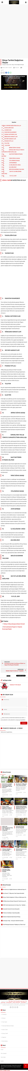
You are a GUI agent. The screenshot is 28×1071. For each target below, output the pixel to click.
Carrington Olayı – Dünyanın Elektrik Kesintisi (6, 870)
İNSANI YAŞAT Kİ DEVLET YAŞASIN (15, 671)
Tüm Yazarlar (3, 1053)
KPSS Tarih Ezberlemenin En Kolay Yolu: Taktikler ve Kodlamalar (7, 828)
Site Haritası (5, 1041)
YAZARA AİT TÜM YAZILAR (15, 684)
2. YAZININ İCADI (6, 130)
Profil (2, 1049)
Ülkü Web (11, 1001)
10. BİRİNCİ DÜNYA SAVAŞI (11, 147)
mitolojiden (23, 1002)
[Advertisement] (14, 15)
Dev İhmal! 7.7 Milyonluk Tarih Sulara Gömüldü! (21, 784)
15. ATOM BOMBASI (9, 162)
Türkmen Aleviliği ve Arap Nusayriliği (6, 849)
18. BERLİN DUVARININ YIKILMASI (13, 169)
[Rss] (17, 1007)
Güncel (3, 1018)
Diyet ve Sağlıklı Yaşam (5, 1070)
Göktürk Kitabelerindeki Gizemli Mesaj (21, 849)
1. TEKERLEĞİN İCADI (8, 127)
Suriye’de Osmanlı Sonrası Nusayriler (20, 827)
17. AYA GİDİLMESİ (9, 167)
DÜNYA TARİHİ (6, 180)
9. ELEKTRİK (6, 145)
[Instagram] (15, 1007)
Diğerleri (4, 1037)
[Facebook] (11, 1007)
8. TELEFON (5, 143)
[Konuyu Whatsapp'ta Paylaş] (10, 73)
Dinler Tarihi (5, 1029)
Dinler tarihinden (16, 1002)
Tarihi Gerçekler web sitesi (19, 1001)
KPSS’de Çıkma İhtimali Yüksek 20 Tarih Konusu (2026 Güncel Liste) (21, 807)
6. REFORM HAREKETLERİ (9, 138)
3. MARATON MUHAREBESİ (9, 132)
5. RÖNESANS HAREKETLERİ (9, 136)
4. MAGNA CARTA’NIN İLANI (9, 134)
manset (10, 67)
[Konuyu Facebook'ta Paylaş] (6, 73)
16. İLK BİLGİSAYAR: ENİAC (11, 165)
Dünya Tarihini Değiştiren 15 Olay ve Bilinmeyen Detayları (7, 807)
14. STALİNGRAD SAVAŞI (11, 160)
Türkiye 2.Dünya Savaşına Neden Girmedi (14, 624)
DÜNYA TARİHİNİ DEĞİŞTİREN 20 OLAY (11, 125)
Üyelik (2, 1061)
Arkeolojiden (9, 1002)
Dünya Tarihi (8, 64)
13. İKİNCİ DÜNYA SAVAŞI (11, 158)
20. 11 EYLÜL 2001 (9, 175)
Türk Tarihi (4, 1022)
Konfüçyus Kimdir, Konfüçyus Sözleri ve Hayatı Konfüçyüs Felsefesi (14, 664)
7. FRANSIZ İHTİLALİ (7, 141)
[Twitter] (13, 1007)
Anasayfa (4, 64)
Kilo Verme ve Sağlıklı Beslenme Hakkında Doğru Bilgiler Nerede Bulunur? (7, 785)
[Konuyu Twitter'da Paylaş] (8, 73)
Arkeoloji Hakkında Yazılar (8, 1025)
